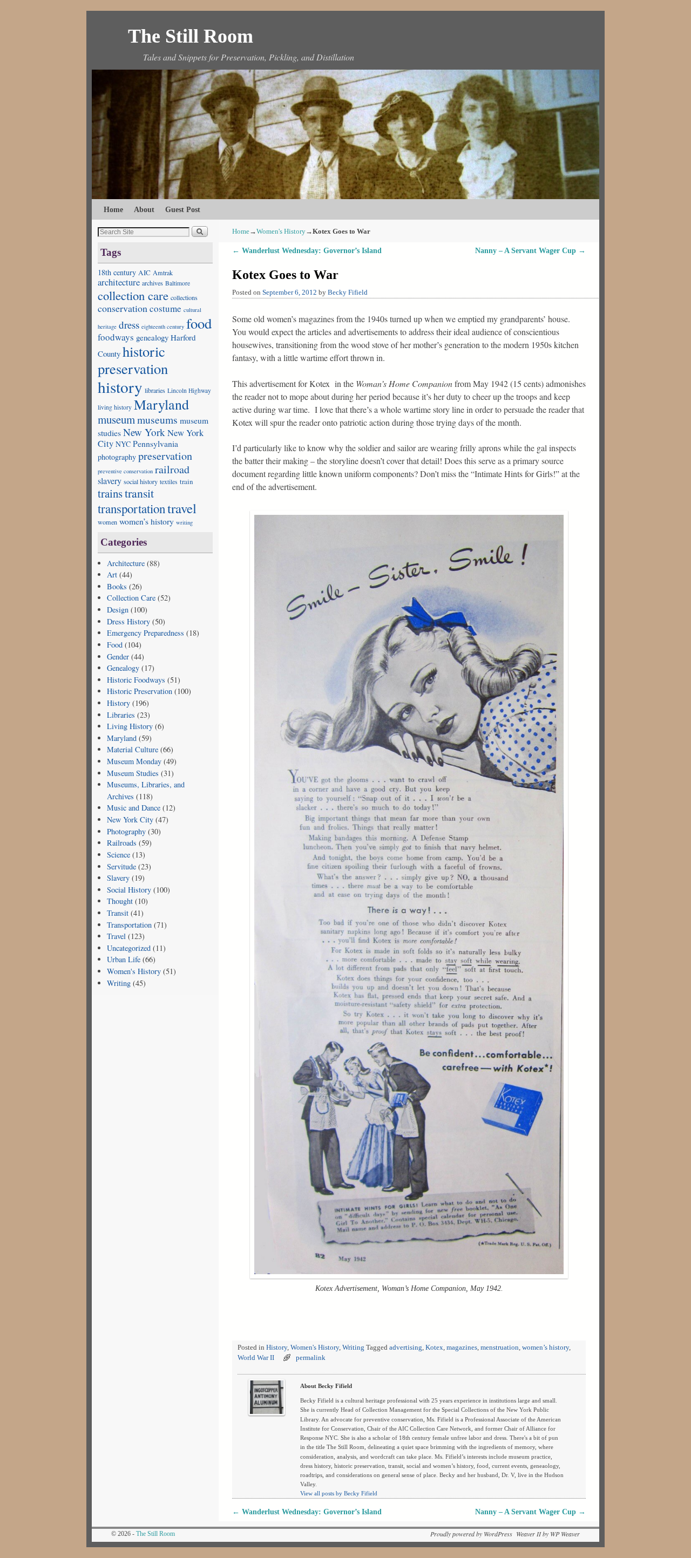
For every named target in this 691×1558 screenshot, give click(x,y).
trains (110, 493)
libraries (155, 390)
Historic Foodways (136, 680)
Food (115, 644)
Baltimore (177, 283)
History (118, 703)
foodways (116, 337)
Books (117, 586)
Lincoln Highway (189, 390)
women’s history (146, 521)
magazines (461, 1347)
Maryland (161, 404)
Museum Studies (133, 773)
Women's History (134, 971)
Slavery (118, 878)
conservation (122, 308)
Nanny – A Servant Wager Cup (530, 250)
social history (141, 481)
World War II (256, 1358)
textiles (169, 482)
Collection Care (131, 598)
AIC (144, 272)
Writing (119, 983)
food (199, 323)
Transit (117, 913)
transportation (131, 508)
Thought (120, 901)
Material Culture (132, 749)
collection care (133, 295)
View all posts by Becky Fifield (338, 1493)
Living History (130, 726)
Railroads (122, 843)
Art (112, 574)
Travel (116, 936)
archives (152, 282)
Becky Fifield (348, 292)
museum (116, 419)
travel (182, 508)
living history (115, 407)
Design (117, 609)
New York (144, 432)
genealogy (152, 337)
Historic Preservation (139, 691)
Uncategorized (129, 948)
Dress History (128, 621)
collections (184, 297)
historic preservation (133, 360)
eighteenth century (162, 326)
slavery (109, 481)
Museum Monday (134, 761)
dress (129, 324)
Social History (129, 890)
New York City (130, 819)
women (107, 522)
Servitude (121, 866)
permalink (311, 1358)
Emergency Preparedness (145, 633)
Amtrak (163, 272)
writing (184, 522)
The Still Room (190, 36)
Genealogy (123, 668)
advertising (405, 1347)
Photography (126, 831)
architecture (119, 282)
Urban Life (123, 959)
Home (113, 209)
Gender (118, 656)
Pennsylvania (155, 443)
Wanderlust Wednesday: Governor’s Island (307, 250)
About (144, 209)
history (120, 386)
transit (139, 493)
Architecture (126, 563)
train (186, 481)
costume (165, 308)
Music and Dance (133, 807)
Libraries (121, 715)
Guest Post (182, 209)
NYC (123, 444)
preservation (165, 455)
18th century (117, 272)
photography (117, 457)
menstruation (499, 1347)
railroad (172, 469)
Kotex (434, 1347)
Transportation (129, 925)
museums (157, 419)
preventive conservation (125, 471)
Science (118, 854)
